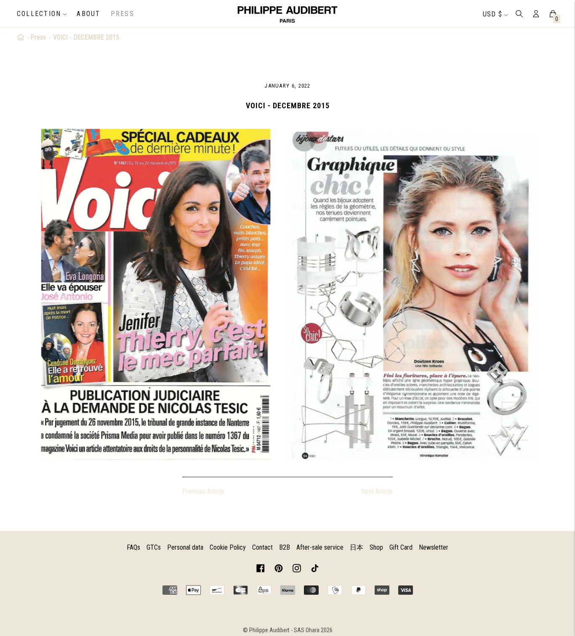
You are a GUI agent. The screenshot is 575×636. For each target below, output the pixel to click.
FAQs (133, 547)
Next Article (377, 491)
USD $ (492, 14)
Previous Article (203, 491)
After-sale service (319, 547)
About (88, 14)
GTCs (153, 547)
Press (122, 14)
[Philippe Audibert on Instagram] (297, 569)
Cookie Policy (228, 547)
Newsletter (433, 547)
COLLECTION (39, 14)
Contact (262, 547)
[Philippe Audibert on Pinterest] (278, 569)
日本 (356, 547)
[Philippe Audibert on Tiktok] (315, 569)
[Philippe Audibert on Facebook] (260, 569)
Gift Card (401, 547)
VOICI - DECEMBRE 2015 (86, 37)
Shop (376, 547)
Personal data (185, 547)
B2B (284, 547)
